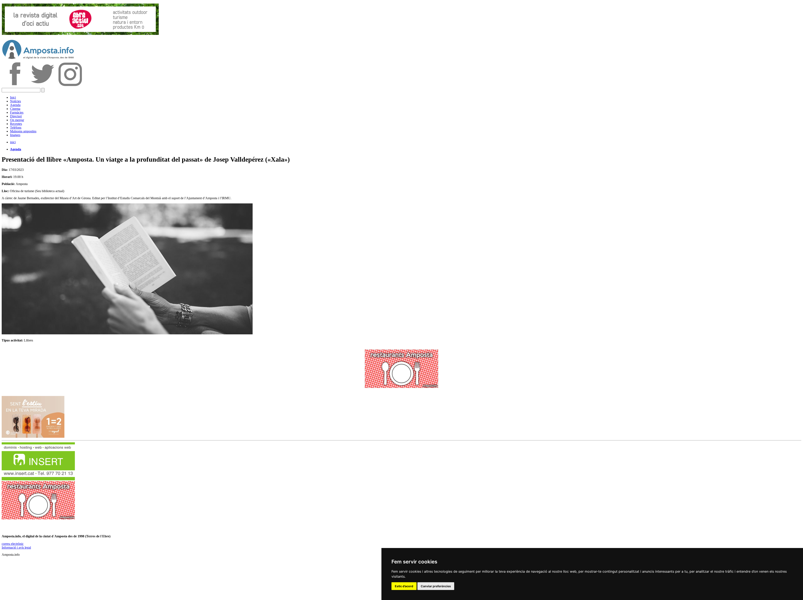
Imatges (15, 135)
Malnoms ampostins (23, 131)
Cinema (15, 108)
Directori (16, 116)
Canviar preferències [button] (436, 586)
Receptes (16, 124)
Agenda (15, 105)
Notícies (15, 101)
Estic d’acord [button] (404, 586)
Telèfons (15, 127)
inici (13, 142)
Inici (13, 97)
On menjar (17, 120)
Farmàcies (16, 112)
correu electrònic (13, 543)
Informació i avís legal (16, 547)
